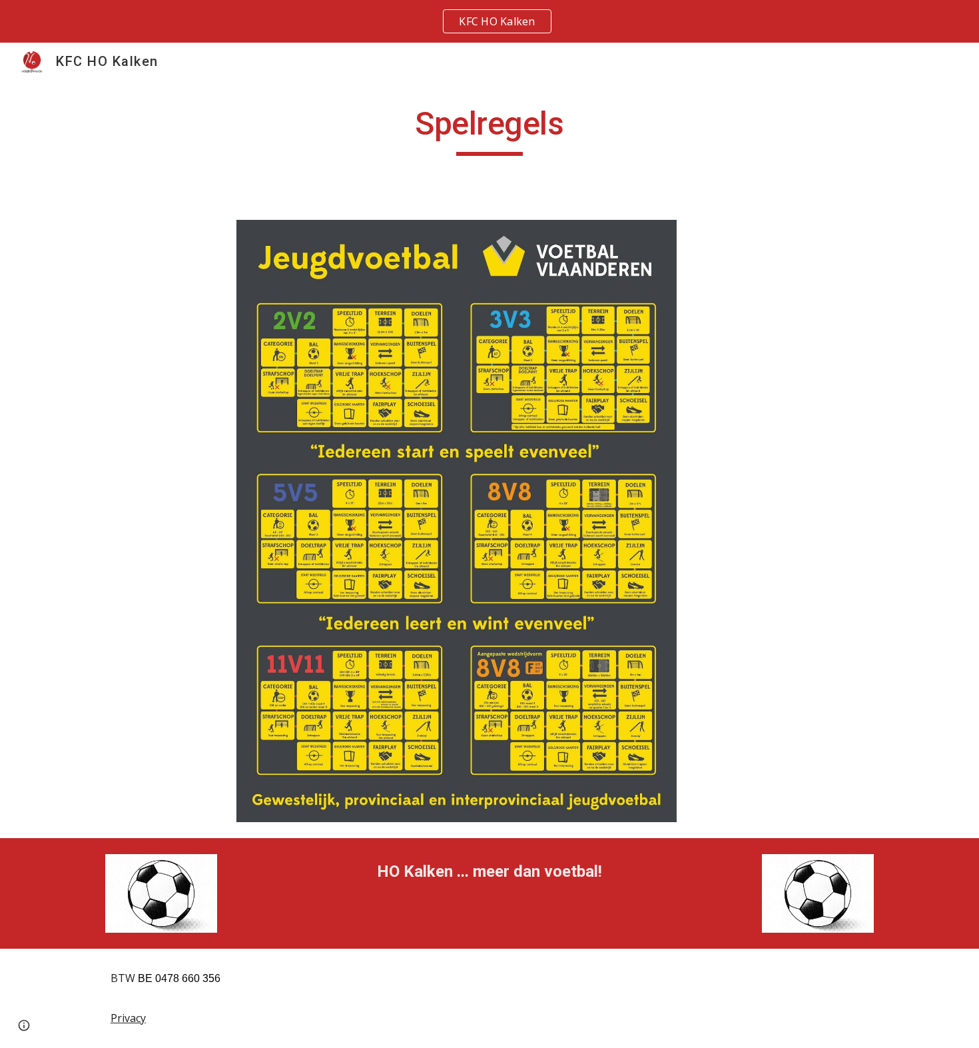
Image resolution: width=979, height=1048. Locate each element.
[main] (489, 130)
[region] (489, 21)
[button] (24, 1025)
